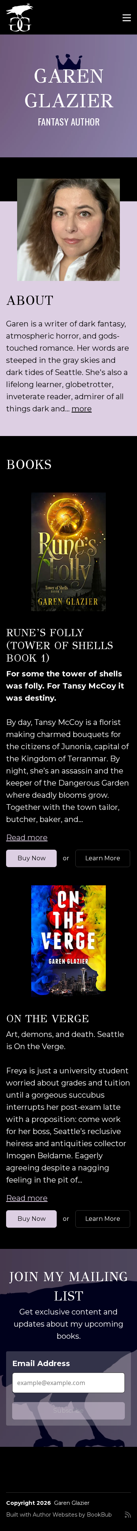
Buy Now (32, 858)
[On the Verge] (68, 941)
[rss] (128, 1518)
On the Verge (47, 1018)
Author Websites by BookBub (72, 1514)
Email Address (41, 1363)
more (82, 408)
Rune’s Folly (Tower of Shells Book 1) (59, 645)
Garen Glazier (71, 1503)
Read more (27, 837)
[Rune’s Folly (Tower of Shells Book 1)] (68, 552)
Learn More (102, 858)
